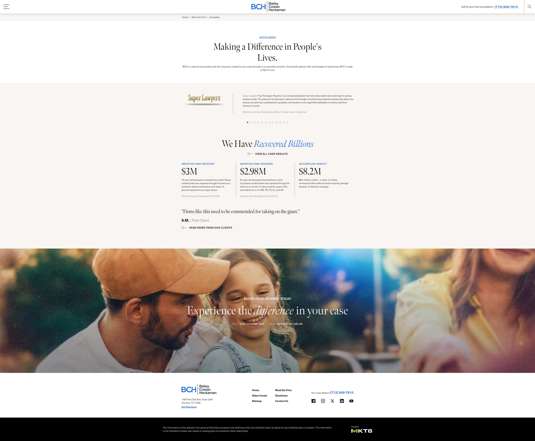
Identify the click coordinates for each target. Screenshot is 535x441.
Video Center (259, 395)
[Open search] (529, 7)
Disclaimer (281, 395)
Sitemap (257, 401)
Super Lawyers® (251, 95)
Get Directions (189, 406)
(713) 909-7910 (506, 6)
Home (185, 17)
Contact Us (281, 401)
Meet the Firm (199, 17)
